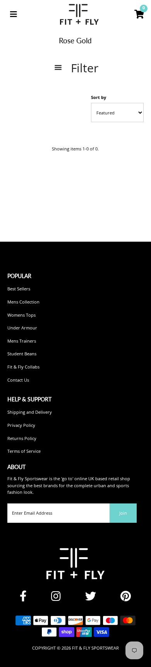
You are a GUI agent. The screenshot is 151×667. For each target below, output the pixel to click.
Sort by (98, 97)
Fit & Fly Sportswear (95, 648)
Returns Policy (21, 438)
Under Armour (22, 328)
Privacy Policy (21, 425)
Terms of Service (24, 451)
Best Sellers (18, 289)
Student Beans (21, 354)
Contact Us (18, 380)
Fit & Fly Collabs (23, 367)
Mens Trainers (21, 341)
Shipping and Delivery (29, 412)
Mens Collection (23, 302)
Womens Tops (21, 315)
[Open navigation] (13, 14)
